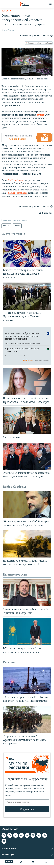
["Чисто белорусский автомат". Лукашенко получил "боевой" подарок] (27, 296)
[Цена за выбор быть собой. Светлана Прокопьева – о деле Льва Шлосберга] (27, 381)
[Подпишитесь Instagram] (33, 835)
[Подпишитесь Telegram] (27, 835)
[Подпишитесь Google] (4, 835)
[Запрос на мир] (27, 420)
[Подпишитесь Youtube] (21, 835)
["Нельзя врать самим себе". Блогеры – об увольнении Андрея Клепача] (27, 504)
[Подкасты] (44, 835)
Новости (6, 11)
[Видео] (33, 862)
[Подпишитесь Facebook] (9, 835)
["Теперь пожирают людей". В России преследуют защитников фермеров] (27, 680)
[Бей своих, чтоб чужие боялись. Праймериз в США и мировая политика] (27, 253)
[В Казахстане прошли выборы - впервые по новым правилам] (27, 631)
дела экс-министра (18, 193)
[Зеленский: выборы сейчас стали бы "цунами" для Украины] (27, 592)
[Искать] (45, 862)
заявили (41, 115)
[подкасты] (21, 862)
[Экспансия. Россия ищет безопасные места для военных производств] (27, 456)
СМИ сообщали (15, 180)
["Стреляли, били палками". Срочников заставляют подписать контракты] (27, 719)
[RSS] (38, 835)
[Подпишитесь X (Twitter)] (15, 835)
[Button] (25, 35)
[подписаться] (4, 841)
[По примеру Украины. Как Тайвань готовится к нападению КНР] (27, 543)
